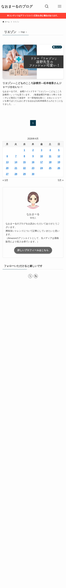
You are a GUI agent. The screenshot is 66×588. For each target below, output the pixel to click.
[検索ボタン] (46, 6)
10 (41, 156)
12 (59, 156)
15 (24, 162)
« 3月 (5, 180)
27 (7, 174)
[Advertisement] (33, 440)
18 (50, 162)
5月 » (60, 180)
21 (16, 168)
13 (7, 162)
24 (41, 168)
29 (24, 174)
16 (33, 162)
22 (24, 168)
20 (7, 168)
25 (50, 168)
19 (59, 162)
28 (16, 174)
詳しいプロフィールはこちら (33, 250)
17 (41, 162)
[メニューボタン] (59, 6)
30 (33, 174)
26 (59, 168)
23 (33, 168)
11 (50, 156)
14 (16, 162)
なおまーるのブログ (17, 6)
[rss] (36, 276)
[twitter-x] (30, 276)
